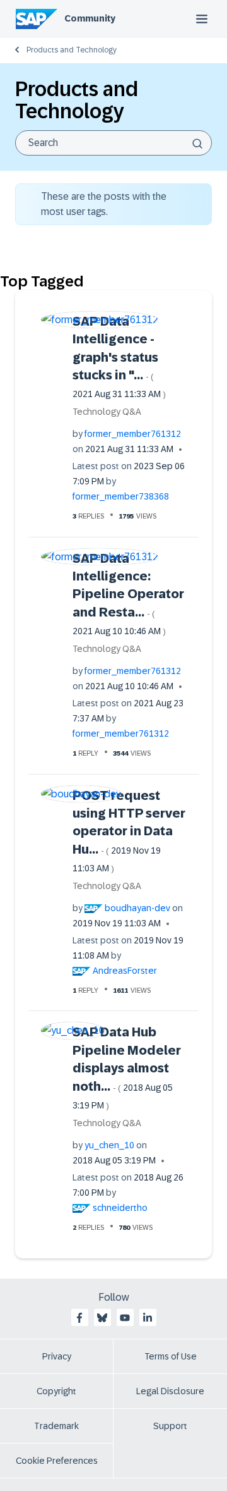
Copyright (56, 1391)
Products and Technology (71, 50)
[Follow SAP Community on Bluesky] (102, 1318)
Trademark (56, 1426)
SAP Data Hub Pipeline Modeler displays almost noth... (127, 1067)
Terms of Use (170, 1356)
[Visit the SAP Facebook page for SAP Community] (79, 1318)
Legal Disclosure (170, 1391)
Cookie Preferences (57, 1461)
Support (170, 1426)
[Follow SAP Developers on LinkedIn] (148, 1318)
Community (89, 18)
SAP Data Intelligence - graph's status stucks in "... (119, 357)
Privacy (56, 1356)
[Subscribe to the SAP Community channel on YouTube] (125, 1318)
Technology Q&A (107, 412)
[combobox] (113, 143)
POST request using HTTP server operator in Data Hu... (129, 831)
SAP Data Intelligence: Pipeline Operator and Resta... (128, 594)
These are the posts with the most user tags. (103, 204)
